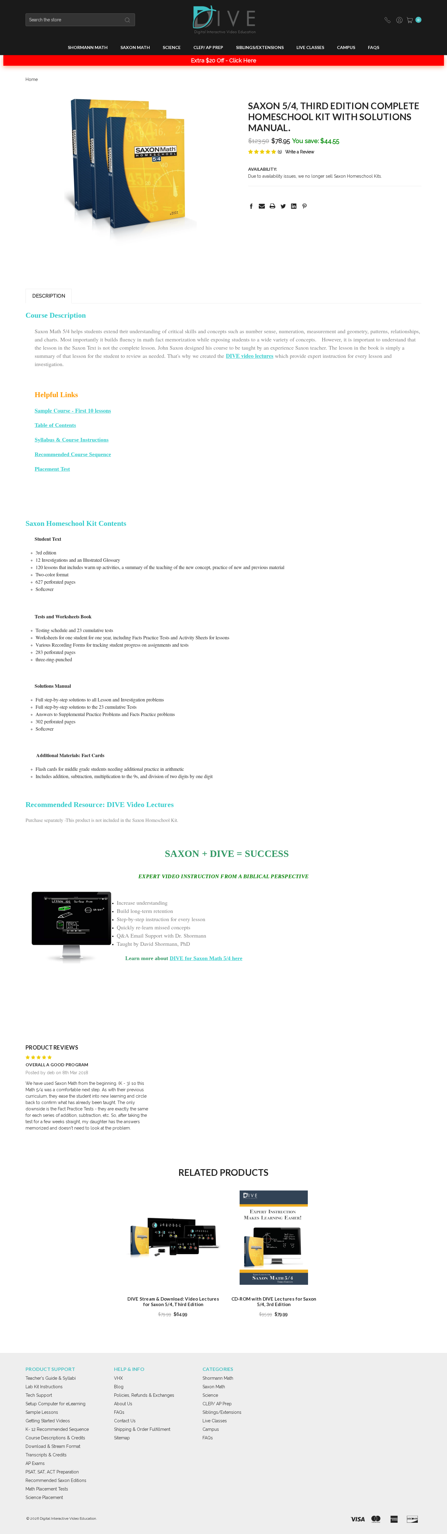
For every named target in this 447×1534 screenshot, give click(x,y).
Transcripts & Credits (46, 1454)
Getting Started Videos (48, 1420)
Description (48, 296)
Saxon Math (135, 47)
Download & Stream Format (53, 1446)
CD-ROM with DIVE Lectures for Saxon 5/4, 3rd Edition (274, 1301)
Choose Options (173, 1274)
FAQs (373, 47)
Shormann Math (88, 47)
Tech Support (39, 1395)
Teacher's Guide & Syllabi (51, 1378)
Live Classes (310, 47)
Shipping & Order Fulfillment (142, 1429)
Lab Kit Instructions (44, 1386)
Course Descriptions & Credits (55, 1437)
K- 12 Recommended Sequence (57, 1429)
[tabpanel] (173, 1255)
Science (172, 47)
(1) (280, 151)
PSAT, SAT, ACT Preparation (52, 1471)
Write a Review (299, 151)
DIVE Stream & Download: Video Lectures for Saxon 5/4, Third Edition (173, 1301)
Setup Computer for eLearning (55, 1403)
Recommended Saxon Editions (56, 1480)
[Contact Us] (388, 19)
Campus (346, 47)
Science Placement (44, 1497)
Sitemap (122, 1437)
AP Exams (35, 1463)
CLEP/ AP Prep (208, 47)
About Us (123, 1403)
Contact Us (125, 1420)
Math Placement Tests (47, 1489)
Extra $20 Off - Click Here (223, 60)
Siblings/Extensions (260, 47)
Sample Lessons (42, 1412)
